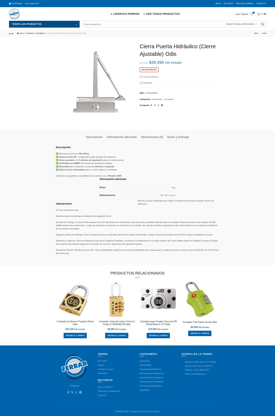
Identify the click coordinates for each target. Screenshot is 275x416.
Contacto (261, 4)
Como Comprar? (105, 387)
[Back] (11, 33)
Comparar (147, 83)
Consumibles (145, 365)
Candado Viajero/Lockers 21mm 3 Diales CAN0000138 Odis (117, 322)
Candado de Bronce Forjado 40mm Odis (75, 322)
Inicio (218, 4)
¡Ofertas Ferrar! (126, 13)
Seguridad (144, 390)
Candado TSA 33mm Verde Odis (200, 322)
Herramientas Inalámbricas (152, 373)
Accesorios (145, 361)
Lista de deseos (253, 12)
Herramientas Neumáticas (151, 377)
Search (262, 24)
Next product (263, 33)
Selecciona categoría (240, 24)
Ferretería (30, 33)
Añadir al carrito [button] (75, 336)
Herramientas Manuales (150, 386)
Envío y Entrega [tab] (178, 137)
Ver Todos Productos (163, 13)
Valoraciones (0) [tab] (152, 137)
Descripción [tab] (94, 137)
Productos (102, 373)
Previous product (256, 33)
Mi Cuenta (228, 4)
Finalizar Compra (245, 4)
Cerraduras (40, 33)
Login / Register (241, 14)
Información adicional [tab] (122, 137)
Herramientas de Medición (152, 381)
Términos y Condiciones (109, 391)
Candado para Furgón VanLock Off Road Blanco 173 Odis (158, 322)
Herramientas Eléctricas (150, 369)
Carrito (101, 365)
